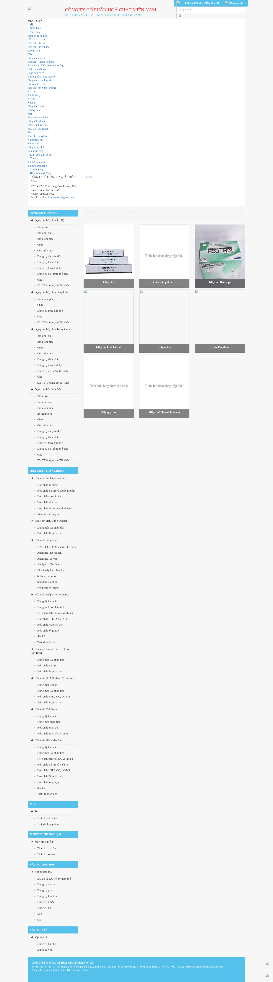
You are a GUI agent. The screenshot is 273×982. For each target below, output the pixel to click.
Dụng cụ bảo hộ (46, 943)
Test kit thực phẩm (48, 824)
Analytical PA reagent (49, 552)
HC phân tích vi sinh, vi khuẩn (55, 612)
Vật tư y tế (38, 929)
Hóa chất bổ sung (47, 484)
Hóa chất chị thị (46, 665)
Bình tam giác (45, 238)
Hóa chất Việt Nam (46, 709)
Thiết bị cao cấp (46, 848)
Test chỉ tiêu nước (47, 818)
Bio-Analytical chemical (51, 570)
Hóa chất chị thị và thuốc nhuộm (56, 490)
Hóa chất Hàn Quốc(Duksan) (52, 520)
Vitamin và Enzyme (48, 514)
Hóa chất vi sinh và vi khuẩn (54, 508)
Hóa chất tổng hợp (48, 630)
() (236, 3)
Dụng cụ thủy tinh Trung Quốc (53, 329)
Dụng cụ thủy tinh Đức (48, 389)
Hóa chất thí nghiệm (47, 470)
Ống (39, 279)
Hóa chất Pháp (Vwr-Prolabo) (52, 594)
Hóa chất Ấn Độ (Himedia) (50, 478)
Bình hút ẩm (44, 232)
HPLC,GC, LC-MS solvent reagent (57, 546)
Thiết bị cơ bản (46, 854)
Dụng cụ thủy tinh (45, 212)
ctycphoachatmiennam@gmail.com (56, 197)
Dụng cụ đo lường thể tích (52, 273)
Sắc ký (41, 636)
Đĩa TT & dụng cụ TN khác (53, 285)
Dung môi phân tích (49, 721)
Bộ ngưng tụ (44, 413)
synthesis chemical (48, 587)
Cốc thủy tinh (45, 250)
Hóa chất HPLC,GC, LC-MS (53, 618)
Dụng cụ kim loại (47, 896)
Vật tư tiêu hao (42, 864)
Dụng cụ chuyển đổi (49, 256)
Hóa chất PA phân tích (50, 533)
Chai (40, 244)
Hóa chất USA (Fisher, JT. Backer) (54, 678)
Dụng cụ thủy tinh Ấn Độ (49, 220)
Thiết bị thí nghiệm (45, 834)
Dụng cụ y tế (44, 949)
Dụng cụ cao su (46, 884)
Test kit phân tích (47, 642)
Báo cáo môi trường (77, 970)
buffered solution (47, 576)
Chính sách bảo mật (42, 970)
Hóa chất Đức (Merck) (48, 740)
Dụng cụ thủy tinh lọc (50, 268)
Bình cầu (42, 227)
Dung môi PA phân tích (50, 527)
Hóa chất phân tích (48, 502)
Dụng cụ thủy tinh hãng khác (52, 292)
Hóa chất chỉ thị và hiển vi (52, 764)
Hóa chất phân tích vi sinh (52, 733)
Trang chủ (91, 215)
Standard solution (47, 581)
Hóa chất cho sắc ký (49, 496)
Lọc (39, 913)
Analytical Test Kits (48, 564)
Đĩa (39, 919)
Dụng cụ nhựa (45, 901)
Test (33, 804)
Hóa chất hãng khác (46, 540)
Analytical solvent (47, 558)
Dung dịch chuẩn (47, 601)
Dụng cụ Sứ (44, 907)
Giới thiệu (59, 970)
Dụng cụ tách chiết (48, 262)
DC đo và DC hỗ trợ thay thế (54, 878)
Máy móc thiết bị (44, 841)
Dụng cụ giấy (45, 890)
